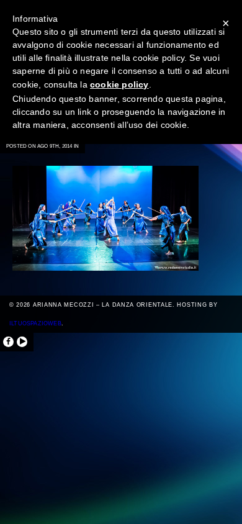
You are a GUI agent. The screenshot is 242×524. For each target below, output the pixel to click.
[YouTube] (22, 342)
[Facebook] (8, 342)
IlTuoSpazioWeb (35, 323)
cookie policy (119, 84)
